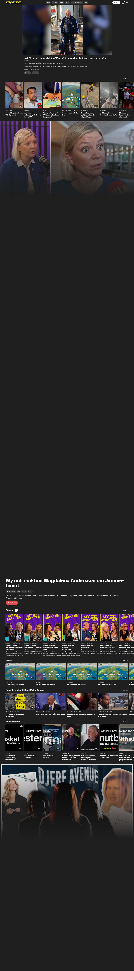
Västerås (27, 73)
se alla (125, 79)
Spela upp (13, 603)
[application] (67, 30)
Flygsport (35, 73)
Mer (86, 2)
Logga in (116, 2)
